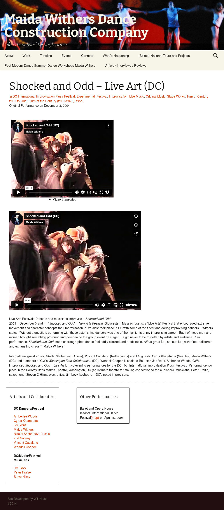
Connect (87, 55)
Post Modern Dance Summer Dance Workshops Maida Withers (50, 65)
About (9, 55)
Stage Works (176, 96)
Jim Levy (20, 468)
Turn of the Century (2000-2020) (51, 101)
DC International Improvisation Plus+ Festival (44, 96)
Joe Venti (20, 425)
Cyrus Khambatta (26, 420)
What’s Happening (116, 55)
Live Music (136, 96)
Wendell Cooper (25, 447)
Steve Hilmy (22, 476)
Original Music (155, 96)
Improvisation (118, 96)
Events (66, 55)
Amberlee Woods (26, 416)
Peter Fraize (22, 472)
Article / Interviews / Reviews (126, 65)
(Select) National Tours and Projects (164, 55)
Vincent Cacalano (26, 442)
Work (26, 55)
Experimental (86, 96)
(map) (95, 417)
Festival (101, 96)
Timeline (46, 55)
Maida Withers (24, 429)
